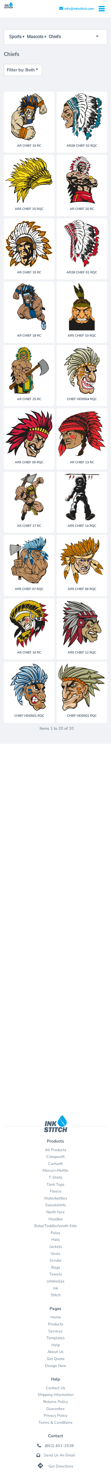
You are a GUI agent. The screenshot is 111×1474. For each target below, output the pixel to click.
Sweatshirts (55, 1205)
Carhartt (55, 1163)
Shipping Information (56, 1394)
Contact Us (55, 1388)
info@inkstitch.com (79, 8)
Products (55, 1324)
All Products (55, 1150)
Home (55, 1317)
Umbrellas (55, 1281)
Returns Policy (55, 1401)
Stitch (56, 1295)
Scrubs (55, 1260)
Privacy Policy (55, 1415)
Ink (55, 1288)
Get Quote (56, 1358)
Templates (55, 1338)
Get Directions (60, 1466)
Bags (55, 1267)
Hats (55, 1239)
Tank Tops (55, 1184)
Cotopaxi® (55, 1156)
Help (55, 1345)
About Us (55, 1351)
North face (55, 1212)
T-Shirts (56, 1177)
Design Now (55, 1365)
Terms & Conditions (55, 1422)
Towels (55, 1274)
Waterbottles (55, 1198)
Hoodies (55, 1219)
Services (55, 1331)
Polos (55, 1232)
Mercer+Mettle (55, 1170)
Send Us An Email (59, 1455)
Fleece (55, 1191)
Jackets (55, 1246)
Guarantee (55, 1408)
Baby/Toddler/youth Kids (55, 1225)
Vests (55, 1253)
